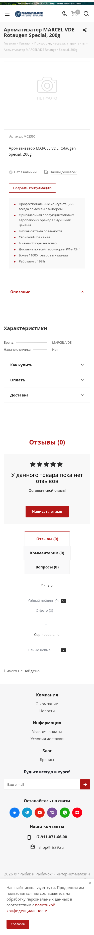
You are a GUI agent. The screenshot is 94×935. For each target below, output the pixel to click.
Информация (47, 723)
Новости (47, 710)
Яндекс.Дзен (77, 813)
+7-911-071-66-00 (51, 836)
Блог (47, 750)
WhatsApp (65, 813)
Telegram (27, 813)
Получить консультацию (32, 188)
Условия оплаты (47, 731)
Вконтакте (15, 813)
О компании (47, 703)
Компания (47, 695)
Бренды (47, 759)
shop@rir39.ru (51, 847)
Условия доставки (47, 738)
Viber (52, 813)
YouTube (40, 813)
